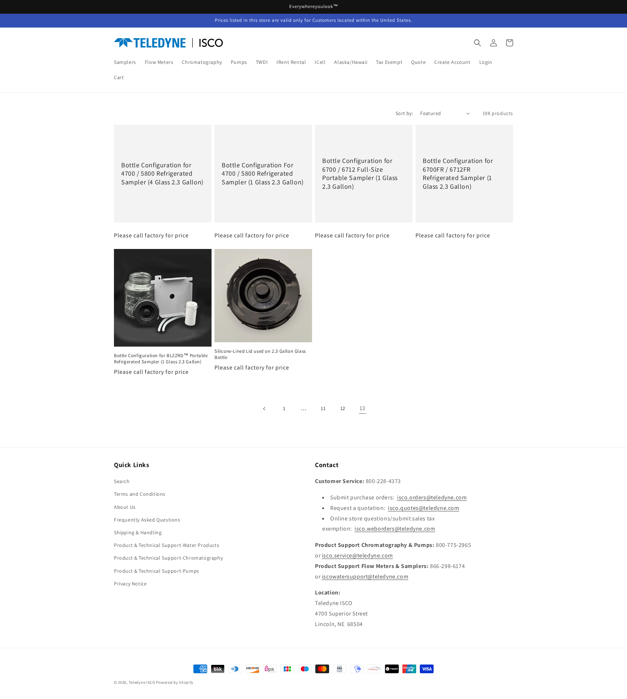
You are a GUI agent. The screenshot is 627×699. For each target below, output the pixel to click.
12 (342, 408)
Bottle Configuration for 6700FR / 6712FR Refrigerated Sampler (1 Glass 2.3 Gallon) (458, 173)
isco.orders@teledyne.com (432, 497)
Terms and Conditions (139, 494)
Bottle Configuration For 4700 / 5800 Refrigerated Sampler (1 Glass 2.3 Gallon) (263, 173)
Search (122, 481)
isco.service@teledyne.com (357, 555)
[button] (477, 43)
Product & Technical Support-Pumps (156, 571)
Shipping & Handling (137, 532)
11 (323, 408)
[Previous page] (264, 409)
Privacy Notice (130, 583)
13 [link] (362, 408)
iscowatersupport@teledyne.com (365, 576)
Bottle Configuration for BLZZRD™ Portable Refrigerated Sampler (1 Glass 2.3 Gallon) (161, 359)
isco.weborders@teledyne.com (395, 528)
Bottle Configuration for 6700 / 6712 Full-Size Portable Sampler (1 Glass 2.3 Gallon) (360, 173)
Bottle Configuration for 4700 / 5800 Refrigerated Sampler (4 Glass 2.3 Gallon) (162, 173)
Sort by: (404, 113)
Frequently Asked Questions (147, 519)
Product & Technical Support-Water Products (166, 545)
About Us (125, 507)
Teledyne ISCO (142, 682)
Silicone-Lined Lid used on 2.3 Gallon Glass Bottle (260, 354)
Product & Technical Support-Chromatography (168, 558)
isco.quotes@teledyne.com (423, 508)
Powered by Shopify (174, 682)
